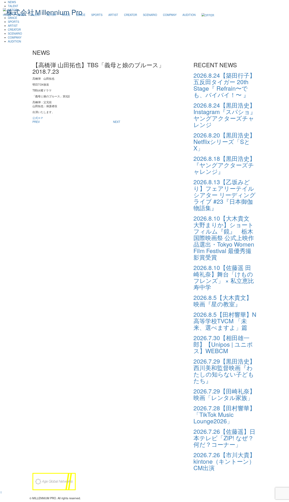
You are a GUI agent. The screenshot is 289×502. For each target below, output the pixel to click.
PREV (36, 122)
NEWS (20, 15)
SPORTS (96, 15)
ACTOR (51, 15)
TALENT (35, 15)
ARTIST (113, 15)
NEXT (116, 122)
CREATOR (130, 15)
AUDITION (189, 15)
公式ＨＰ (37, 118)
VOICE (66, 15)
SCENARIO (150, 15)
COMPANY (170, 15)
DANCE (80, 15)
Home (6, 15)
